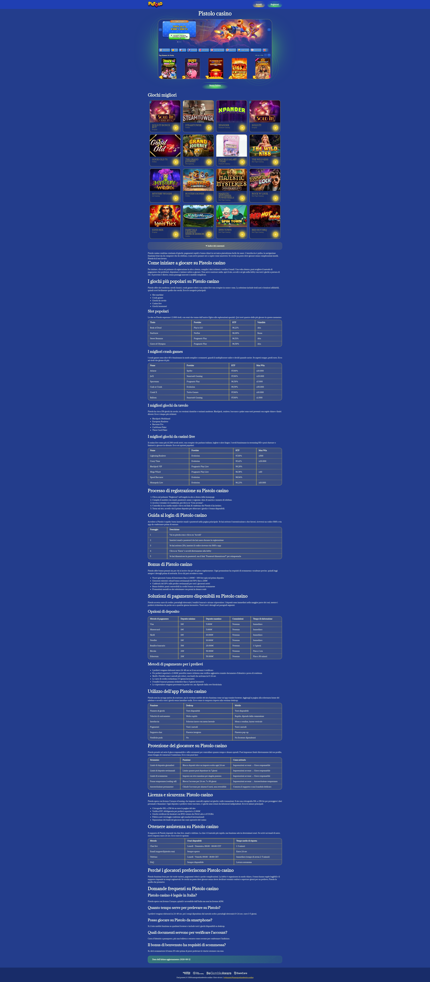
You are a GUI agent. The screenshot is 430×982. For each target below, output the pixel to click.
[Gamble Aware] (219, 973)
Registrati (275, 4)
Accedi (259, 4)
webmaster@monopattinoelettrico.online (239, 977)
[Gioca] (175, 127)
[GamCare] (240, 973)
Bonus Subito (215, 85)
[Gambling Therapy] (186, 973)
